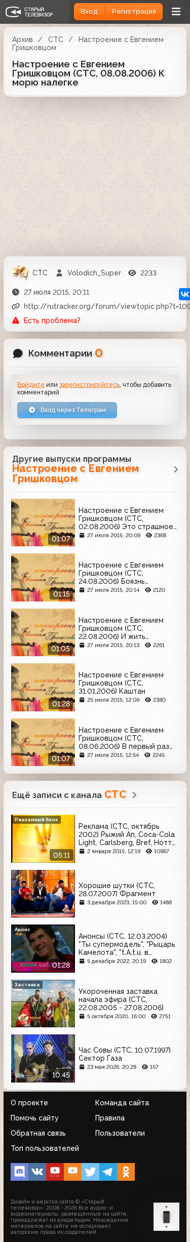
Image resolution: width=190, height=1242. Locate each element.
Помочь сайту (35, 1118)
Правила (110, 1118)
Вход (89, 11)
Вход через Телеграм (72, 410)
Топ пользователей (45, 1148)
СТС (55, 39)
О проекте (29, 1103)
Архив (22, 39)
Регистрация (134, 11)
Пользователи (120, 1133)
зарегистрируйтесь (89, 384)
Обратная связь (38, 1133)
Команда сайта (122, 1103)
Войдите (31, 384)
